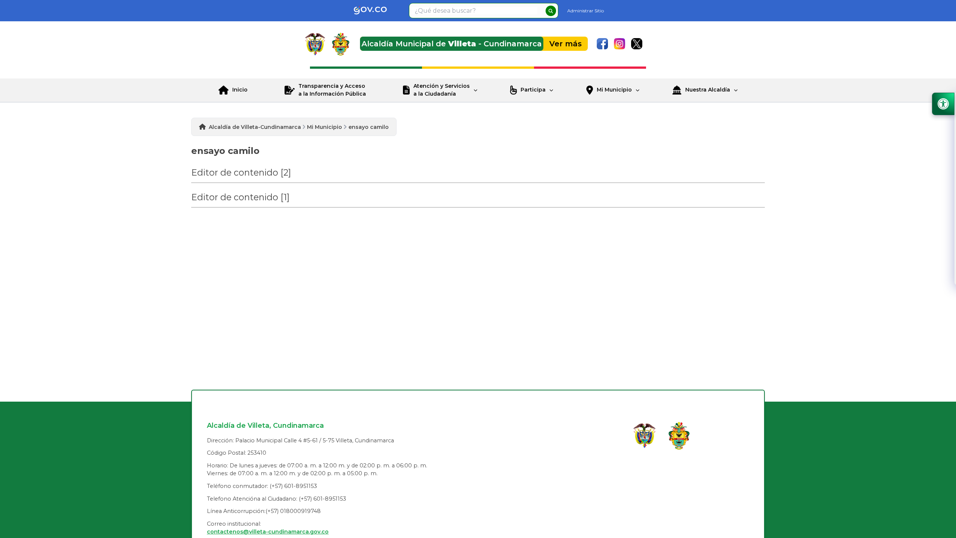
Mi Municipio (614, 89)
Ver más (565, 43)
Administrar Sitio (585, 10)
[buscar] (551, 11)
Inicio (240, 89)
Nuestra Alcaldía (707, 89)
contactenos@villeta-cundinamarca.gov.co (268, 531)
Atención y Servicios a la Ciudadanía (441, 90)
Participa (533, 89)
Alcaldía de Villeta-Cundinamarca (255, 127)
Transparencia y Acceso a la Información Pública (332, 90)
